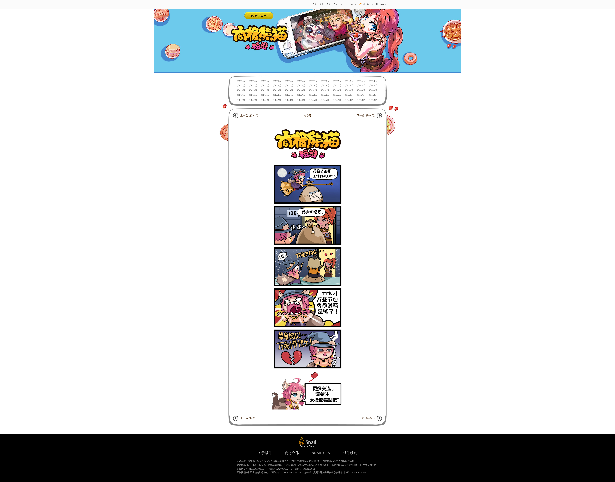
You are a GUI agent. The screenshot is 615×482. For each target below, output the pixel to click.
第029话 (289, 90)
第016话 (277, 85)
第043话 (313, 95)
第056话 (325, 100)
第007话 (313, 81)
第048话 (373, 95)
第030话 (301, 90)
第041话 (289, 95)
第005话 (289, 81)
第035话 (361, 90)
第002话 (253, 81)
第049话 (241, 100)
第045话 (337, 95)
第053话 (289, 100)
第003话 (265, 81)
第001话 (241, 81)
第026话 (253, 90)
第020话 (325, 85)
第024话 (373, 85)
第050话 (253, 100)
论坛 (342, 4)
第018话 (301, 85)
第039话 (265, 95)
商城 (335, 4)
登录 (321, 4)
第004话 (277, 81)
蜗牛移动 (380, 4)
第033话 (337, 90)
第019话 (313, 85)
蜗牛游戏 (236, 4)
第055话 (313, 100)
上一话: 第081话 (249, 115)
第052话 (277, 100)
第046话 (349, 95)
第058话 (349, 100)
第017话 (289, 85)
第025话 (241, 90)
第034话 (349, 90)
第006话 (301, 81)
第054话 (301, 100)
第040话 (277, 95)
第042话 (301, 95)
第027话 (265, 90)
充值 (328, 4)
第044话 (325, 95)
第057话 (337, 100)
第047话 (361, 95)
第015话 (265, 85)
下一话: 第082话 (366, 115)
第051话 (265, 100)
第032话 (325, 90)
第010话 (349, 81)
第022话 (349, 85)
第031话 (313, 90)
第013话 (241, 85)
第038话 (253, 95)
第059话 (373, 100)
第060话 (361, 100)
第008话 (325, 81)
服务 (352, 4)
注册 (314, 4)
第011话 (361, 81)
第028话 (277, 90)
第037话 (241, 95)
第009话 (337, 81)
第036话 (373, 90)
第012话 (373, 81)
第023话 (361, 85)
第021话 (337, 85)
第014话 (253, 85)
